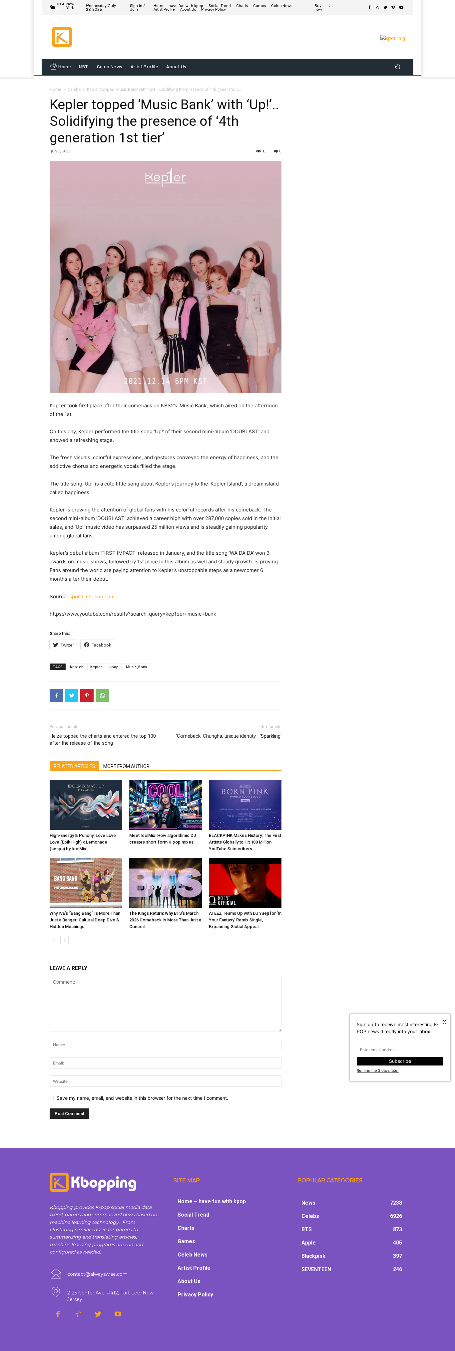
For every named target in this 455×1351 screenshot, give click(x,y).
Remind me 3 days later (378, 1070)
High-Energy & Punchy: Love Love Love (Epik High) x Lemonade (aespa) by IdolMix (83, 842)
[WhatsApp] (102, 695)
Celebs (74, 89)
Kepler (96, 666)
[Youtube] (401, 8)
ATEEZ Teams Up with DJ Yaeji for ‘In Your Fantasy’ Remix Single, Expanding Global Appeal (245, 920)
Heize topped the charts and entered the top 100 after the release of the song (103, 739)
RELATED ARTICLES (74, 766)
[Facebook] (369, 8)
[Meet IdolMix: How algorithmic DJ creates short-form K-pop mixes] (165, 805)
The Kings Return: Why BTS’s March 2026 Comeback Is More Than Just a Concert (165, 920)
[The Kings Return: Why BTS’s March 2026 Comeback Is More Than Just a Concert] (165, 883)
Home (55, 89)
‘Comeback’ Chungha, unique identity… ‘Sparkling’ (228, 736)
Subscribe (400, 1061)
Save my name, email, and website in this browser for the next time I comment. (142, 1098)
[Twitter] (385, 8)
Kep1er (76, 666)
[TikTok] (78, 1314)
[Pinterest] (87, 695)
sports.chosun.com (92, 596)
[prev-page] (54, 940)
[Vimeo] (393, 8)
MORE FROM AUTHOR (126, 766)
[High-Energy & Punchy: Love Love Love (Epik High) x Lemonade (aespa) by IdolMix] (86, 805)
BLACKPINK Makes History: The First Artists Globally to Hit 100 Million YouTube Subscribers (245, 842)
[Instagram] (377, 8)
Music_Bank (136, 666)
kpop (114, 666)
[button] (397, 67)
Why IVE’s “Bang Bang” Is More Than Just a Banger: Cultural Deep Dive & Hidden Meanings (85, 920)
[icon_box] (322, 8)
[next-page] (64, 940)
